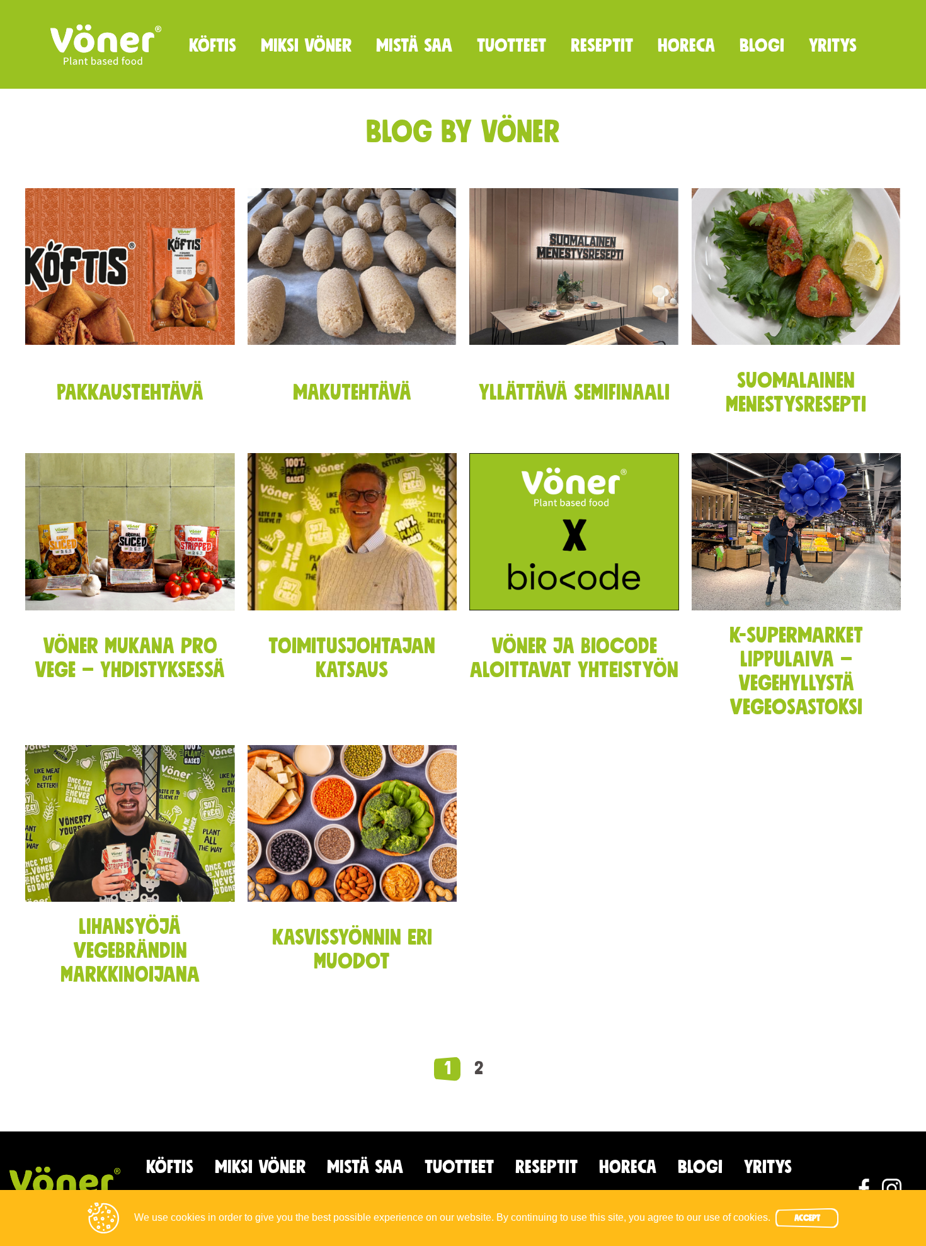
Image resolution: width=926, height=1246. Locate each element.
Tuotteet (511, 45)
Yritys (833, 45)
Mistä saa (414, 45)
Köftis (212, 45)
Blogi (762, 45)
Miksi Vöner (306, 45)
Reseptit (602, 45)
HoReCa (686, 45)
